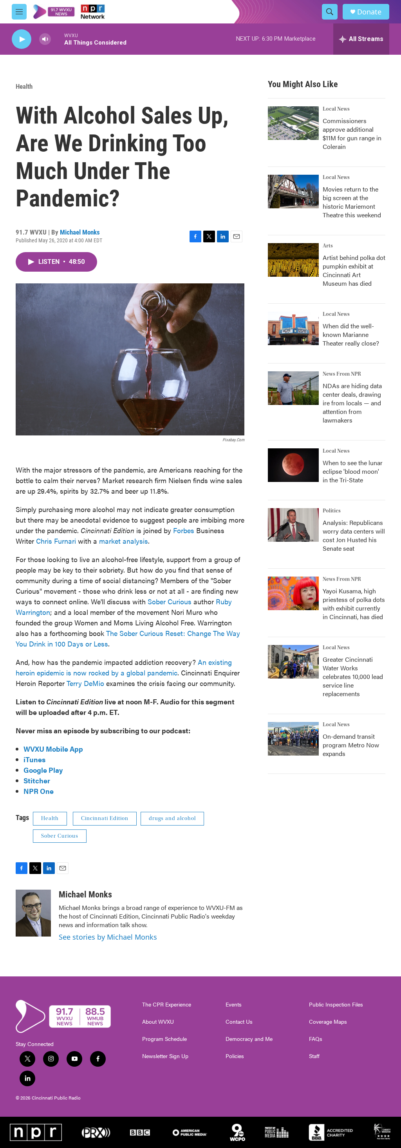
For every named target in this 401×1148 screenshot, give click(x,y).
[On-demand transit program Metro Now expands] (293, 739)
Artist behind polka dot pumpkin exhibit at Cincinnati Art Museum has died (354, 270)
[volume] (45, 39)
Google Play (43, 770)
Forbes (183, 530)
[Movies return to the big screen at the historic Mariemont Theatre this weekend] (293, 191)
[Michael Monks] (33, 913)
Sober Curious (169, 601)
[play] (21, 39)
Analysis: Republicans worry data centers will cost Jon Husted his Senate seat (354, 535)
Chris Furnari (57, 541)
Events (234, 1004)
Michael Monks (80, 232)
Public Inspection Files (336, 1004)
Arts (328, 246)
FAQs (315, 1039)
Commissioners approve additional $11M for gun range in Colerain (352, 133)
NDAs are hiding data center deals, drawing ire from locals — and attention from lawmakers (352, 402)
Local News (336, 109)
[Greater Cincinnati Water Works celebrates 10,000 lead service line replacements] (293, 662)
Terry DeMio (84, 683)
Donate (369, 12)
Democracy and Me (249, 1039)
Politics (332, 511)
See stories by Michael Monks (108, 937)
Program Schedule (164, 1039)
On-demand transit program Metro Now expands (351, 745)
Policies (235, 1056)
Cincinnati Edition (104, 818)
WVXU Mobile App (53, 749)
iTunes (34, 759)
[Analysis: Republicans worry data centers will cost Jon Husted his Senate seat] (293, 525)
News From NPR (342, 374)
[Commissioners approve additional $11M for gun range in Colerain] (293, 123)
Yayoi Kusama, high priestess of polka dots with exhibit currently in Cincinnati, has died (354, 603)
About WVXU (158, 1022)
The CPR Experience (166, 1004)
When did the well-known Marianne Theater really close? (351, 334)
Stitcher (36, 780)
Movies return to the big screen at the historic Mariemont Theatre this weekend (352, 201)
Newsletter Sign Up (165, 1056)
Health (24, 86)
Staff (314, 1056)
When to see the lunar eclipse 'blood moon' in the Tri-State (353, 471)
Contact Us (239, 1022)
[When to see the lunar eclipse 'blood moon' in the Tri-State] (293, 465)
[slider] (57, 39)
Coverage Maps (328, 1022)
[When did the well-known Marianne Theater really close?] (293, 328)
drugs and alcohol (172, 818)
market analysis (123, 541)
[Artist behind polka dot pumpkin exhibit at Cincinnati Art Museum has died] (293, 260)
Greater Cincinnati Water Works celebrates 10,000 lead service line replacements (353, 676)
